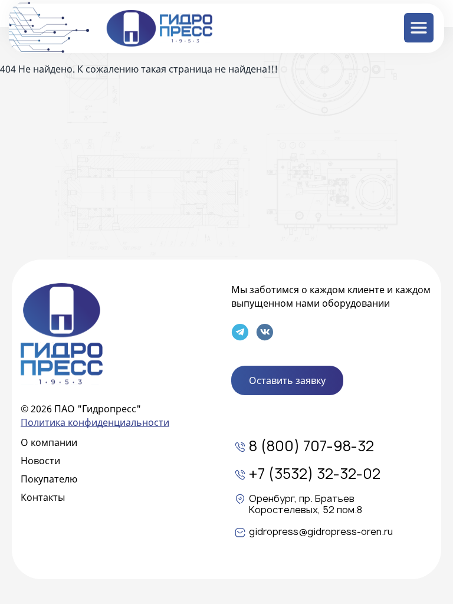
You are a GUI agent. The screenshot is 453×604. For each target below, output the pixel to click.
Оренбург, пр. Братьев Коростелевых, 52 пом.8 (305, 504)
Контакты (43, 497)
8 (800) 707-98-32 (311, 447)
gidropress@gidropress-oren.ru (321, 532)
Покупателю (49, 478)
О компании (49, 442)
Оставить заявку (287, 380)
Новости (40, 460)
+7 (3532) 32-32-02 (314, 474)
